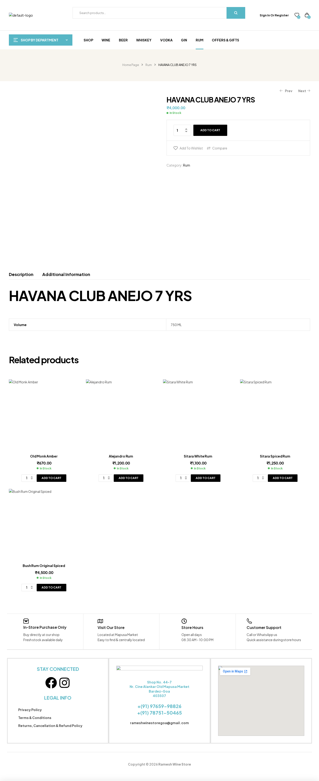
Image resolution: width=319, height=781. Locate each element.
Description (21, 274)
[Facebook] (51, 683)
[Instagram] (64, 683)
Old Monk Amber (44, 456)
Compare (219, 148)
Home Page (130, 65)
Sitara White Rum (198, 456)
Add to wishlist (191, 148)
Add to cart (210, 130)
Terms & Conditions (34, 718)
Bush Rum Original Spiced (44, 565)
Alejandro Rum (121, 456)
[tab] (23, 274)
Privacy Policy (30, 710)
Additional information (66, 274)
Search (236, 13)
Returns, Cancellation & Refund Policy (50, 725)
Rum (148, 65)
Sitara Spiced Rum (275, 456)
